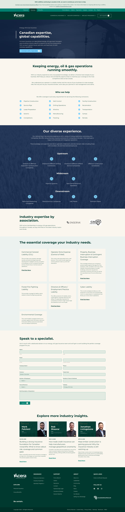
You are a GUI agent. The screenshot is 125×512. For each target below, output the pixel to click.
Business (33, 10)
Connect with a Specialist (29, 51)
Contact (91, 10)
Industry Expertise (73, 15)
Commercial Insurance (57, 15)
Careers (85, 10)
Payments (78, 10)
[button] (94, 10)
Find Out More (26, 270)
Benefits (40, 10)
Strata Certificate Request (100, 478)
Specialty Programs (88, 15)
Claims (73, 10)
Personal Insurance (18, 488)
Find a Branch (65, 10)
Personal (25, 10)
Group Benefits (17, 492)
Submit (24, 403)
